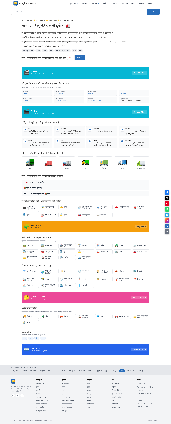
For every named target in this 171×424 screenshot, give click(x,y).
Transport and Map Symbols (131, 101)
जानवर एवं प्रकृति (67, 404)
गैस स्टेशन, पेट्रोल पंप (48, 215)
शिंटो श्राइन (138, 279)
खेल (37, 338)
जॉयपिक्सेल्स (90, 404)
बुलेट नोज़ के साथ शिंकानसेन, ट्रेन (85, 207)
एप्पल (88, 384)
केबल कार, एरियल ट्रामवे (122, 279)
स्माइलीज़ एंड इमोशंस (68, 401)
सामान (100, 316)
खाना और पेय (40, 407)
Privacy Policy (142, 390)
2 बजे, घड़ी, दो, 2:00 (66, 279)
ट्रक (24, 338)
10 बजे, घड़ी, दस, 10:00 (48, 285)
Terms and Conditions (145, 387)
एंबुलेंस (100, 245)
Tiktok (89, 407)
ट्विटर (89, 397)
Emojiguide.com (27, 20)
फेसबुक (89, 390)
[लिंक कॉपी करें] (167, 226)
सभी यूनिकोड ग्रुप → (42, 411)
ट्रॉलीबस (64, 257)
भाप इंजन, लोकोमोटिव (46, 258)
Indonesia (130, 371)
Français (42, 371)
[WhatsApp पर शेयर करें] (167, 209)
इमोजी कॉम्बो (115, 384)
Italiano (50, 371)
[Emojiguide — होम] (13, 381)
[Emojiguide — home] (24, 3)
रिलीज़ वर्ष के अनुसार (118, 390)
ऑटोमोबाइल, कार (122, 207)
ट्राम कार (83, 251)
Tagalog (140, 371)
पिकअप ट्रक (102, 251)
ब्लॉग (132, 3)
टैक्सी (63, 207)
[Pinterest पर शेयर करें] (167, 203)
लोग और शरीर (40, 384)
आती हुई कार (84, 214)
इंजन (43, 338)
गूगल (88, 387)
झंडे (37, 387)
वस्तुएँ (38, 390)
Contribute (141, 384)
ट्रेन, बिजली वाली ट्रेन (30, 258)
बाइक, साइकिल (139, 245)
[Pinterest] (22, 395)
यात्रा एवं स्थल (66, 397)
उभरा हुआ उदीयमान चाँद (102, 271)
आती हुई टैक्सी (47, 207)
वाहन (74, 51)
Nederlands (60, 371)
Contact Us (141, 401)
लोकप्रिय (125, 3)
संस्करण (114, 3)
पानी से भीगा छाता (30, 271)
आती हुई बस (28, 251)
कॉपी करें (79, 57)
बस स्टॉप (82, 245)
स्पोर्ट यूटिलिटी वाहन (102, 207)
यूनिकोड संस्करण (117, 394)
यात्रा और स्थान (40, 20)
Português (72, 371)
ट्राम (63, 214)
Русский (82, 371)
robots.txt (157, 420)
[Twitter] (17, 395)
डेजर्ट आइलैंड (102, 279)
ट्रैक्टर (119, 245)
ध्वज (63, 390)
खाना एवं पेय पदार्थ (67, 407)
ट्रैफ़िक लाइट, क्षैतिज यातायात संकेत (29, 208)
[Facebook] (13, 395)
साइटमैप (150, 420)
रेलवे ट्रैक (101, 214)
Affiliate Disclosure (144, 394)
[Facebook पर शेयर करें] (167, 192)
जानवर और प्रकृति (41, 404)
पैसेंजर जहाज (65, 285)
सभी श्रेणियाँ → (66, 411)
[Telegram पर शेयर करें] (167, 215)
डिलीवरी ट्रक (29, 316)
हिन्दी (122, 371)
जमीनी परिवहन (53, 20)
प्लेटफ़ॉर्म (95, 3)
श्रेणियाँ (85, 3)
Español (24, 371)
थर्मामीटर (82, 279)
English (15, 371)
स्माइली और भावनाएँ (42, 401)
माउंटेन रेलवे (46, 245)
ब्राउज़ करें (74, 3)
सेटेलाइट (45, 279)
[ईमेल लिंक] (167, 231)
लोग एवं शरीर (65, 384)
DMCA (139, 397)
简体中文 (91, 371)
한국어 (107, 371)
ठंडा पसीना (83, 285)
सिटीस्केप (138, 271)
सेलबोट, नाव (28, 285)
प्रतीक (38, 394)
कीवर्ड (114, 387)
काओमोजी (141, 3)
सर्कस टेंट (119, 271)
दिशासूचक (65, 271)
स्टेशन (119, 251)
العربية (115, 371)
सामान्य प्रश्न (152, 3)
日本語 (99, 371)
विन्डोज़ (89, 394)
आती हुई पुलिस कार (66, 246)
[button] (37, 93)
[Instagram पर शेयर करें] (167, 220)
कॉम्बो (105, 3)
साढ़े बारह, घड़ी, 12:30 (84, 271)
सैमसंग (89, 401)
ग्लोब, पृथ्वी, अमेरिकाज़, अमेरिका (46, 272)
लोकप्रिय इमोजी (116, 397)
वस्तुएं (63, 387)
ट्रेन (26, 214)
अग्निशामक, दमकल (138, 207)
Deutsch (33, 371)
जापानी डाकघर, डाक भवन (29, 279)
